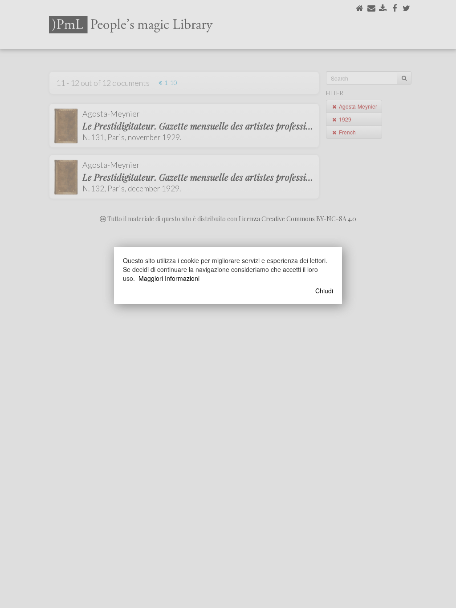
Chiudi (324, 290)
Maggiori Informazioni (169, 278)
